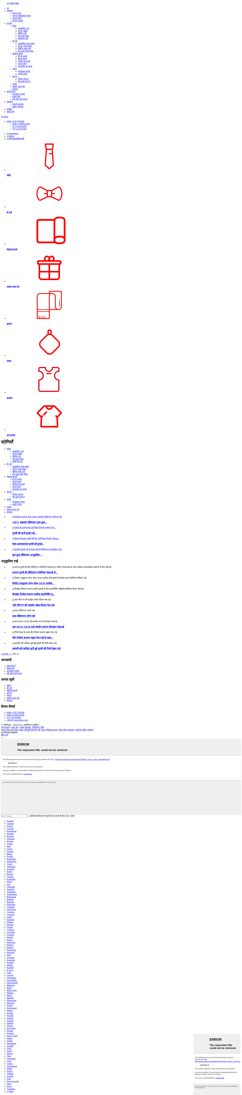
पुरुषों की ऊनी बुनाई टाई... (24, 533)
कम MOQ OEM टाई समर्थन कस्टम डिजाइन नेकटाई (38, 626)
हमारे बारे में (11, 91)
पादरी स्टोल (22, 74)
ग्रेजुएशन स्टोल (24, 71)
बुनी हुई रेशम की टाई (32, 730)
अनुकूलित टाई (23, 28)
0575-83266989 (19, 126)
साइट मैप (14, 727)
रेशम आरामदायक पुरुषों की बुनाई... (28, 543)
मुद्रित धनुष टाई (24, 48)
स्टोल (14, 69)
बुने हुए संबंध (22, 31)
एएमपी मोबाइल (25, 727)
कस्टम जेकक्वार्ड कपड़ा (21, 16)
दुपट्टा (15, 76)
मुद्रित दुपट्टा (23, 79)
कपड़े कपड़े (22, 59)
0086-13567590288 (15, 121)
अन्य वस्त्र (11, 435)
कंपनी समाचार (18, 104)
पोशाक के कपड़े (24, 61)
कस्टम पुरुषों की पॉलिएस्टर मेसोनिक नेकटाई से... (35, 572)
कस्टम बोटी (17, 18)
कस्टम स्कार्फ (17, 21)
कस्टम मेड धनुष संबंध (9, 730)
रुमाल (14, 84)
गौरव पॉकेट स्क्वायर (66, 730)
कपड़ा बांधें (22, 64)
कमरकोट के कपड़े (25, 66)
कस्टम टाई (16, 13)
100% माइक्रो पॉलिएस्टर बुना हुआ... (29, 522)
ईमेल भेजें (4, 735)
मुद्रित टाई (22, 33)
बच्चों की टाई (23, 38)
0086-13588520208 (21, 124)
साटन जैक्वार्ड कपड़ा (49, 730)
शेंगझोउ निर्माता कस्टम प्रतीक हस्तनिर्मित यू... (33, 594)
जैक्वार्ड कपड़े (17, 54)
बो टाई (14, 41)
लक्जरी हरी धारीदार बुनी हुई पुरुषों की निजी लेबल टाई (36, 648)
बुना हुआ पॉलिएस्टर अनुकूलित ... (27, 554)
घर (8, 8)
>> (11, 654)
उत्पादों (9, 23)
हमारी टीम (16, 96)
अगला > (6, 654)
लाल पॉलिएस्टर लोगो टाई (23, 615)
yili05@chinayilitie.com (17, 720)
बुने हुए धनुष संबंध (25, 46)
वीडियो (9, 109)
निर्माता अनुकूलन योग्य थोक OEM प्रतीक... (33, 583)
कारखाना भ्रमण (18, 94)
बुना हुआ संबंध (23, 36)
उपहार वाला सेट (18, 86)
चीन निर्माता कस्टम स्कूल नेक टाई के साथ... (32, 637)
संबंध (14, 26)
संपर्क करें (10, 112)
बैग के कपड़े (22, 56)
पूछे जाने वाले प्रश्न (19, 99)
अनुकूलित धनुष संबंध (26, 43)
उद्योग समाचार (17, 107)
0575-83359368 (19, 129)
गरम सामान (5, 727)
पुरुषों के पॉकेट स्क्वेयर (84, 730)
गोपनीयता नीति (38, 727)
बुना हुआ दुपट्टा (24, 81)
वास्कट (15, 89)
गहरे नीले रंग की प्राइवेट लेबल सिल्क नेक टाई (33, 605)
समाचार (10, 102)
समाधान (10, 11)
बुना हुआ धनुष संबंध (25, 51)
